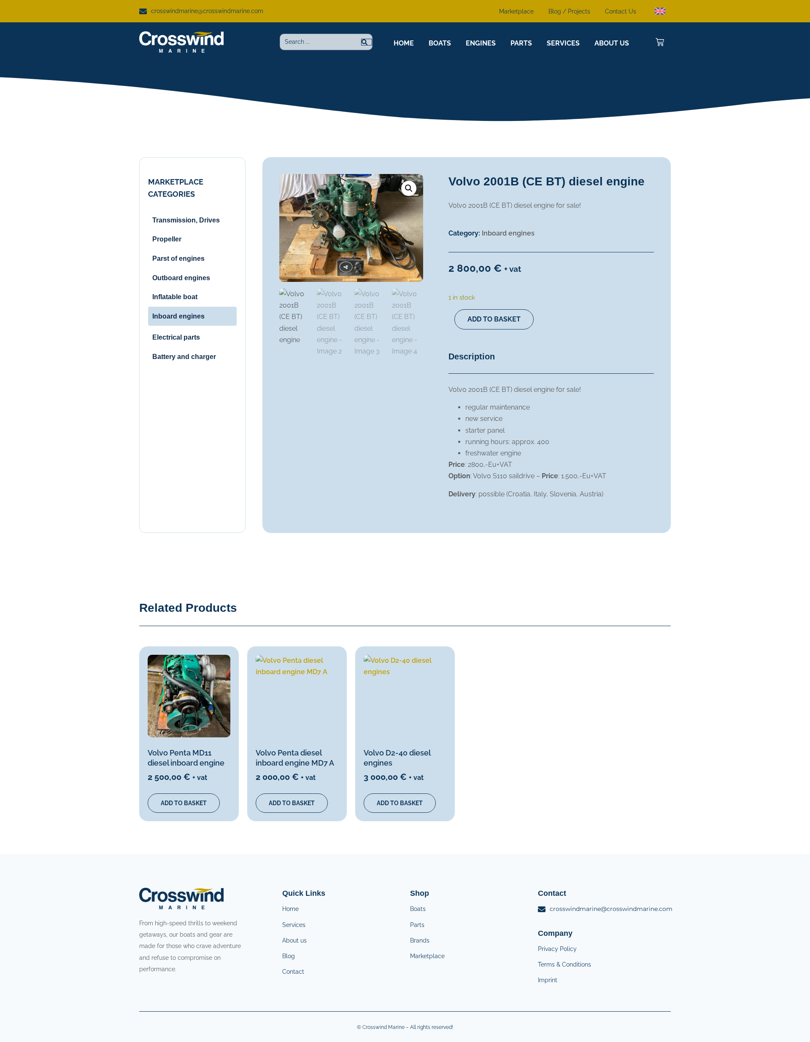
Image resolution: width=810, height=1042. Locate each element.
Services (563, 43)
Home (404, 43)
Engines (481, 43)
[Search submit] (366, 42)
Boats (440, 43)
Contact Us (620, 11)
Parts (521, 43)
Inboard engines (508, 233)
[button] (408, 188)
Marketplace (516, 11)
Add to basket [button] (184, 803)
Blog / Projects (569, 11)
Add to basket (494, 319)
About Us (611, 43)
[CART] (660, 42)
